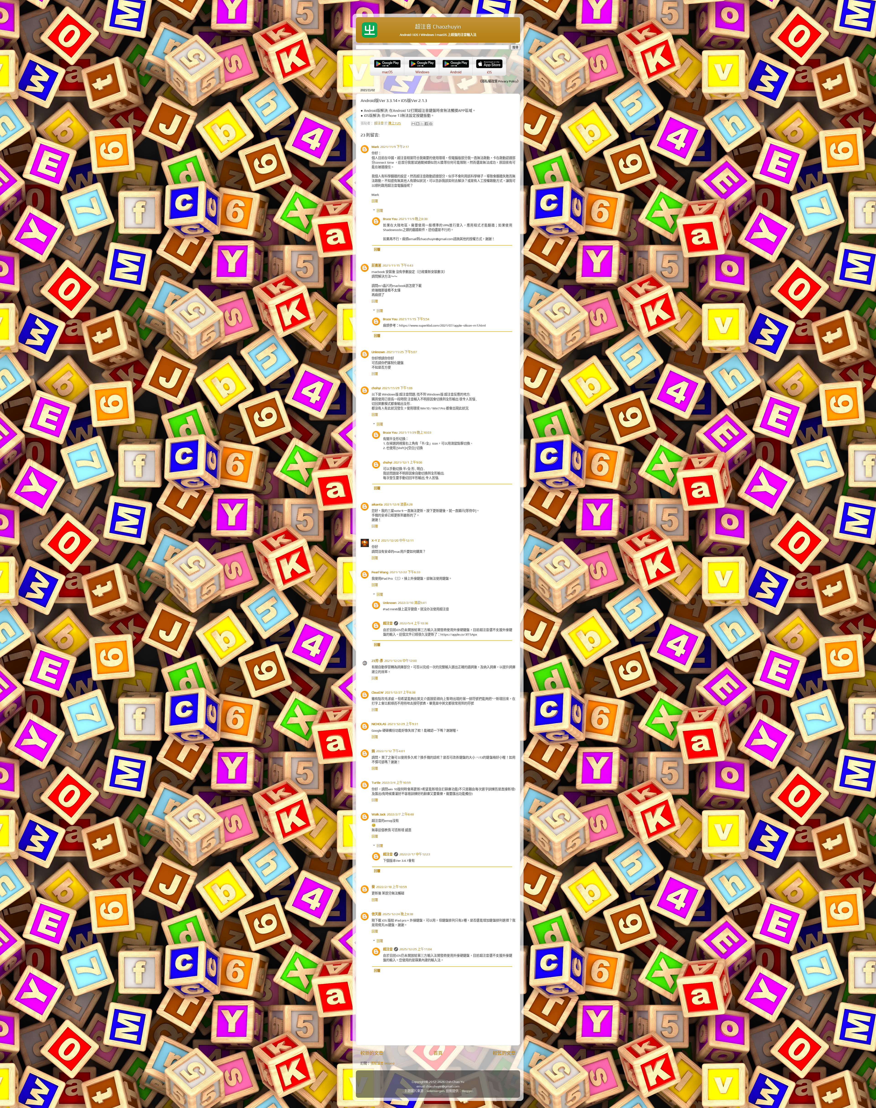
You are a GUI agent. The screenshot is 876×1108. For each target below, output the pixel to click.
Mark (375, 147)
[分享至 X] (422, 123)
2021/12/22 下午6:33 (405, 572)
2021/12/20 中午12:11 (397, 540)
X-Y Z (376, 540)
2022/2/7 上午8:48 (400, 814)
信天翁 (376, 914)
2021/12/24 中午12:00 (400, 661)
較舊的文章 (504, 1053)
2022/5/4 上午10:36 (413, 623)
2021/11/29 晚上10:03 (415, 432)
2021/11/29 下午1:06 (397, 388)
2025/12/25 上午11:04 (415, 949)
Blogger (467, 1091)
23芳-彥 (377, 661)
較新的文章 (371, 1053)
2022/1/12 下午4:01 (390, 751)
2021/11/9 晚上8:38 (413, 219)
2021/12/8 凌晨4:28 (398, 504)
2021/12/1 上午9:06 (408, 462)
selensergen (435, 1091)
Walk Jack (379, 814)
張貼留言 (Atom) (382, 1063)
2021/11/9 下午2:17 (394, 147)
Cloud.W (377, 692)
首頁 (438, 1053)
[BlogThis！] (417, 123)
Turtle (376, 782)
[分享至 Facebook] (426, 123)
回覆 (375, 201)
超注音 (388, 623)
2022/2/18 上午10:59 (391, 887)
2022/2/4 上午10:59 (396, 782)
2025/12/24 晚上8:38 (398, 914)
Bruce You (390, 219)
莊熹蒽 (376, 265)
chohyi (376, 388)
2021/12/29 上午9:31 (403, 724)
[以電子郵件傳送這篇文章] (413, 123)
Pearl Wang (380, 572)
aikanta (377, 504)
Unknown (378, 352)
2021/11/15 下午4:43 (398, 265)
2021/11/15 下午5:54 (414, 319)
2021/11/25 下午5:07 (401, 352)
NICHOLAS (379, 724)
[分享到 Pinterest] (430, 123)
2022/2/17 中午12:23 (414, 854)
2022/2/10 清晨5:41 (412, 603)
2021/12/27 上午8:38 (400, 692)
